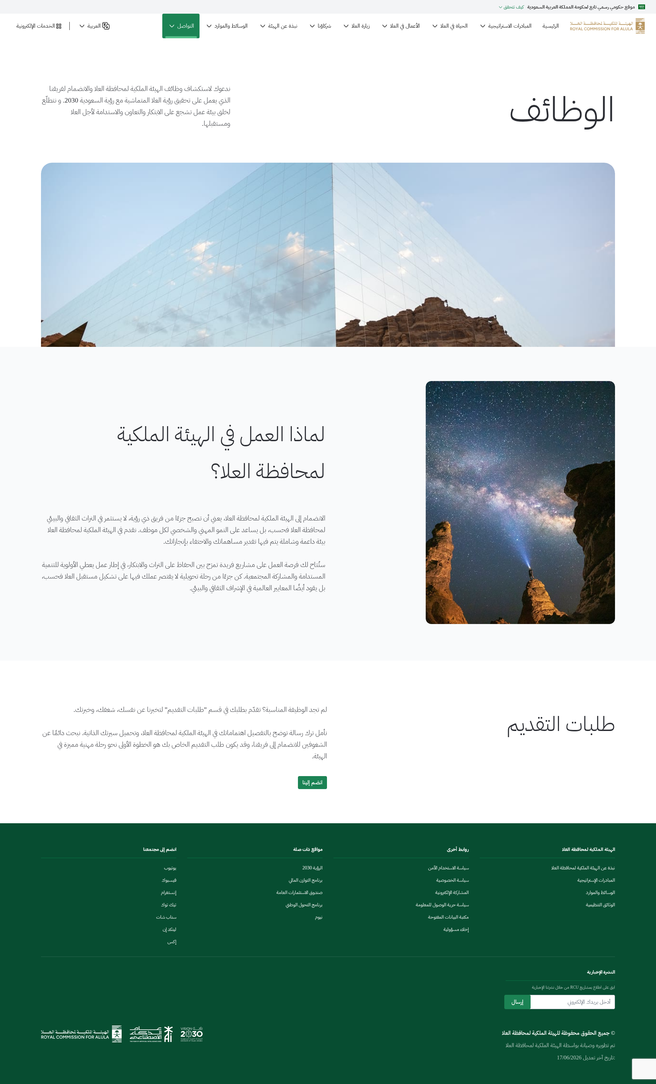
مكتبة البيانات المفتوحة (448, 917)
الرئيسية (551, 26)
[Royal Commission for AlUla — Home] (607, 26)
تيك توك (168, 904)
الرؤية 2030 (312, 867)
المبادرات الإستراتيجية (596, 880)
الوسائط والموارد (600, 892)
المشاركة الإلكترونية (452, 892)
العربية (94, 26)
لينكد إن (169, 929)
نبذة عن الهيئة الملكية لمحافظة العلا (583, 867)
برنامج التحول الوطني (304, 904)
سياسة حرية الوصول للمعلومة (442, 904)
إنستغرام (168, 892)
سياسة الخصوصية (452, 880)
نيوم (319, 917)
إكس (171, 941)
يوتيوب (170, 867)
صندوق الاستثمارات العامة (299, 892)
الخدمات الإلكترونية (35, 26)
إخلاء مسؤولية (456, 929)
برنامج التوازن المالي (306, 880)
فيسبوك (169, 880)
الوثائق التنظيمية (600, 904)
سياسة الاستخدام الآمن (448, 867)
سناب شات (166, 917)
